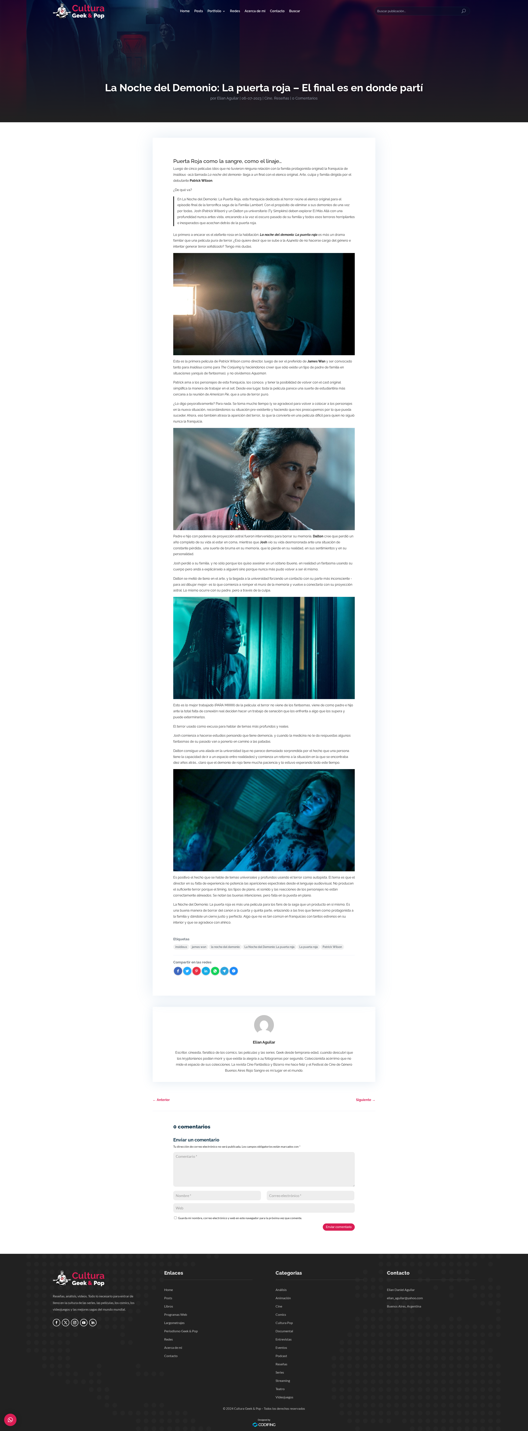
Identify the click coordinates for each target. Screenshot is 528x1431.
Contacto (277, 11)
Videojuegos (284, 1397)
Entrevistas (284, 1339)
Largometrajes (174, 1323)
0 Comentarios (305, 98)
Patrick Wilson (332, 947)
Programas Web (175, 1314)
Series (280, 1372)
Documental (284, 1331)
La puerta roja (308, 947)
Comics (281, 1314)
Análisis (281, 1290)
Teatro (280, 1389)
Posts (198, 11)
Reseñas (281, 98)
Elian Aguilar (228, 98)
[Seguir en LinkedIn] (93, 1322)
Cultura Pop (284, 1323)
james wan (199, 947)
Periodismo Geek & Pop (181, 1331)
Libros (168, 1306)
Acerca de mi (255, 11)
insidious (181, 947)
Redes (235, 11)
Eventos (281, 1347)
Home (185, 11)
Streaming (283, 1380)
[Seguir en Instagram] (74, 1322)
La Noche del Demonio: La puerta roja (269, 947)
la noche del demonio (225, 947)
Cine (268, 98)
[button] (10, 1420)
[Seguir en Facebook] (56, 1322)
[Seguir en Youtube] (83, 1322)
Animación (283, 1298)
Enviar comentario (339, 1227)
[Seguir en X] (65, 1322)
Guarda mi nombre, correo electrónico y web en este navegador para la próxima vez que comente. (240, 1218)
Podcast (281, 1356)
